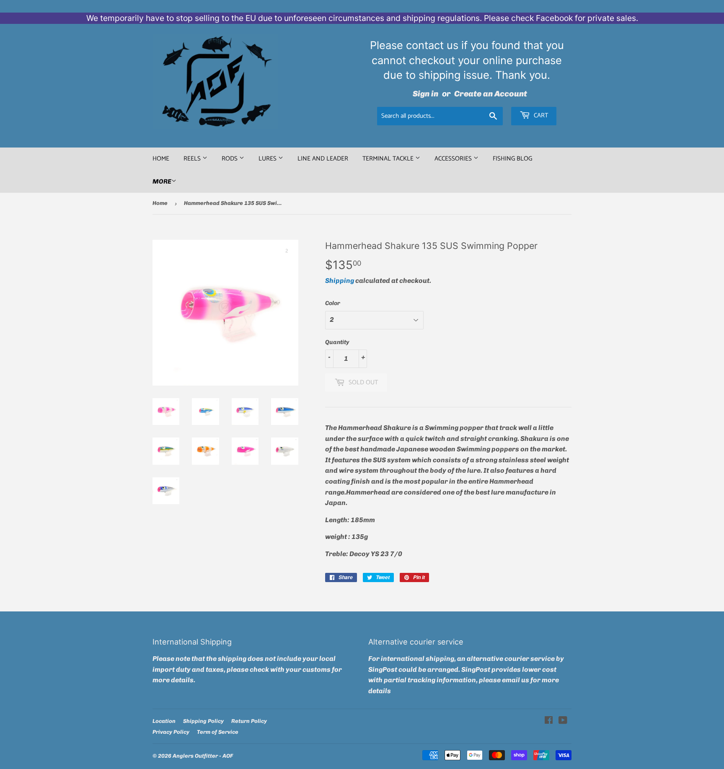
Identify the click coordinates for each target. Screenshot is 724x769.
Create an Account (490, 93)
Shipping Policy (203, 721)
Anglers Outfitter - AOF (203, 756)
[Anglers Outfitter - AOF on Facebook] (548, 721)
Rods (230, 158)
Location (164, 721)
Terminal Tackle (388, 158)
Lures (268, 158)
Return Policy (249, 721)
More (162, 181)
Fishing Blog (512, 158)
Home (161, 158)
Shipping (339, 281)
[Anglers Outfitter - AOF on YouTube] (563, 721)
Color (332, 303)
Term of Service (217, 732)
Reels (193, 158)
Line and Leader (322, 158)
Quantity (337, 342)
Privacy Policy (171, 732)
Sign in (425, 93)
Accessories (453, 158)
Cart (540, 115)
